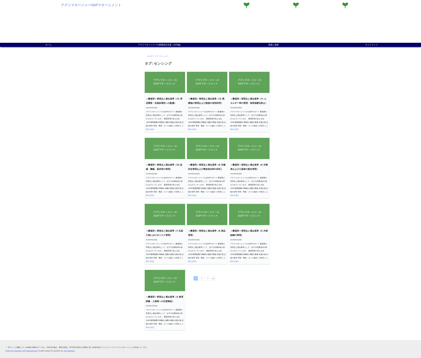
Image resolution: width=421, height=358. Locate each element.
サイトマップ (371, 45)
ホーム (48, 45)
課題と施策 (273, 45)
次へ (214, 278)
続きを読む (150, 129)
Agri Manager (69, 351)
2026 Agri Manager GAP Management (21, 351)
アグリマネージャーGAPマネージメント (91, 5)
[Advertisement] (210, 26)
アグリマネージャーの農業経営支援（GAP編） (160, 45)
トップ (149, 56)
